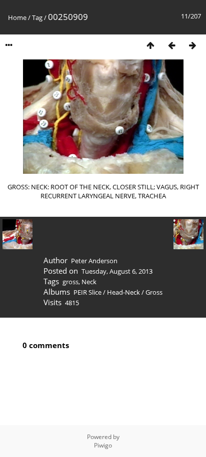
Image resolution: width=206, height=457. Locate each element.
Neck (89, 281)
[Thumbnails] (150, 45)
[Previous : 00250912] (171, 45)
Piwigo (103, 445)
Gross (154, 292)
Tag (37, 17)
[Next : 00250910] (192, 45)
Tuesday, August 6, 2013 (117, 271)
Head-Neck (123, 292)
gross (70, 281)
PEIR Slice (88, 292)
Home (17, 17)
